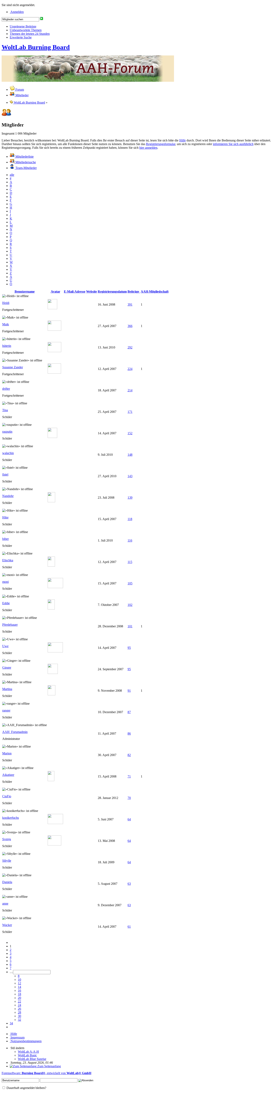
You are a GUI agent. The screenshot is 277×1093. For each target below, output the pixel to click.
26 (19, 1008)
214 (130, 390)
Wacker (7, 925)
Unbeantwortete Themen (26, 30)
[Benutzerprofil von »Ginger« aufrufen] (53, 672)
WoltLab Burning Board (36, 47)
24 (19, 1005)
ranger (6, 710)
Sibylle (6, 860)
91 (129, 690)
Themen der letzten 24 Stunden (30, 33)
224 (130, 369)
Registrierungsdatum (112, 291)
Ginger (6, 667)
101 (130, 626)
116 (130, 540)
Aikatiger (8, 774)
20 (19, 998)
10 (19, 979)
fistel (5, 474)
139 (130, 497)
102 (130, 605)
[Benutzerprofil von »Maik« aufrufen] (54, 329)
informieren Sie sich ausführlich (233, 144)
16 (19, 990)
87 (129, 712)
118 (130, 519)
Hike (5, 517)
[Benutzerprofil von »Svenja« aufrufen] (54, 844)
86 (129, 733)
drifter (6, 388)
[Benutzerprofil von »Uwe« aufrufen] (55, 651)
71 (129, 776)
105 (130, 583)
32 (19, 1019)
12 (19, 983)
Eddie (6, 603)
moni (5, 581)
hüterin (6, 345)
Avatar (55, 291)
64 (129, 819)
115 (130, 562)
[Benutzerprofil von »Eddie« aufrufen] (51, 608)
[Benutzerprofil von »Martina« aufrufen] (51, 694)
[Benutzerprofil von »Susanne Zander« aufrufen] (54, 372)
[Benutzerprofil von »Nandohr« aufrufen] (51, 501)
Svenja (6, 839)
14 (19, 987)
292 (130, 347)
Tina (5, 410)
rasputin (7, 431)
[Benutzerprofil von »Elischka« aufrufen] (51, 565)
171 (130, 411)
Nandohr (8, 496)
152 (130, 433)
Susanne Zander (12, 367)
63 (129, 883)
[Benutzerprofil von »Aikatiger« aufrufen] (51, 780)
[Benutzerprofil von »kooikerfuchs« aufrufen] (55, 823)
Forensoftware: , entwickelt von (46, 1073)
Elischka (7, 560)
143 (130, 476)
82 (129, 755)
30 (19, 1016)
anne (5, 903)
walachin (8, 453)
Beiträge (134, 291)
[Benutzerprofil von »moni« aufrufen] (55, 587)
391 (130, 304)
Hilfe (182, 140)
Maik (5, 324)
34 (11, 1023)
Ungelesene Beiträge (23, 26)
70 (129, 798)
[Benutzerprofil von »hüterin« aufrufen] (54, 351)
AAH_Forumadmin (15, 732)
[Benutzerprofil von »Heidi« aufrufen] (52, 308)
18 (19, 994)
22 (19, 1001)
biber (5, 539)
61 (129, 926)
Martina (7, 689)
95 (129, 647)
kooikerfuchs (10, 817)
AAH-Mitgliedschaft (155, 291)
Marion (7, 753)
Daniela (7, 882)
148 (130, 454)
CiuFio (6, 796)
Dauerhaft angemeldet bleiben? (26, 1088)
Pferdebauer (10, 624)
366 (130, 326)
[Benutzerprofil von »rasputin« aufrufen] (52, 437)
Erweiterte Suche (21, 37)
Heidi (5, 303)
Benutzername (25, 291)
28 (19, 1012)
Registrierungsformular (160, 144)
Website (91, 291)
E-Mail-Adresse (74, 291)
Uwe (5, 646)
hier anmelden (148, 147)
